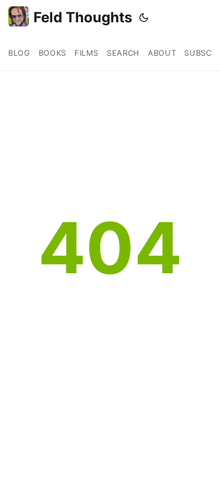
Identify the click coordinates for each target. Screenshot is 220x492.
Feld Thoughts (82, 17)
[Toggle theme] (144, 17)
